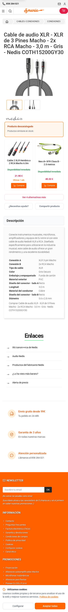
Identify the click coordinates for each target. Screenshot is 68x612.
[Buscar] (10, 10)
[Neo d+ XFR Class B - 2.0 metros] (49, 149)
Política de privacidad (15, 540)
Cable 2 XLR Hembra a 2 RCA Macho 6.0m (19, 162)
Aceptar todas (50, 606)
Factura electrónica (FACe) (18, 529)
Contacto (10, 521)
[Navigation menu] (3, 10)
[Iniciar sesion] (64, 3)
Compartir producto (49, 206)
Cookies (9, 544)
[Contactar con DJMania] (59, 3)
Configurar (18, 606)
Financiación (11, 568)
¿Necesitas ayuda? (19, 206)
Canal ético (11, 551)
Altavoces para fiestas (16, 579)
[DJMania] (36, 10)
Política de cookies (48, 596)
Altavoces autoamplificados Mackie (22, 572)
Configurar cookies (14, 548)
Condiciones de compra (17, 536)
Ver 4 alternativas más (34, 197)
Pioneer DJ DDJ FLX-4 (16, 583)
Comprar (20, 185)
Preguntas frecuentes (16, 525)
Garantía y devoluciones (17, 532)
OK (48, 489)
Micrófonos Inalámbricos (17, 575)
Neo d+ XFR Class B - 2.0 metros (49, 163)
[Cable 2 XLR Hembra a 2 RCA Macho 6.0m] (19, 149)
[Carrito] (63, 11)
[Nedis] (34, 117)
